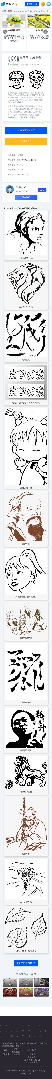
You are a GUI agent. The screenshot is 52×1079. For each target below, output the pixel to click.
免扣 (10, 985)
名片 (25, 985)
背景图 (26, 994)
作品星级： (12, 155)
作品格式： (12, 160)
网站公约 (31, 1057)
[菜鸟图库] (9, 4)
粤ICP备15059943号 (36, 1071)
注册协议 (31, 1054)
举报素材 (33, 117)
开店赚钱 (26, 197)
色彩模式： (12, 165)
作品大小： (12, 170)
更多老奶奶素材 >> (26, 963)
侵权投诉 (23, 117)
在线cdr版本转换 (29, 160)
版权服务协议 (13, 117)
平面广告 (12, 11)
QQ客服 (6, 1054)
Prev (5, 32)
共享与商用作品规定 (31, 1060)
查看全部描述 (18, 102)
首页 (4, 11)
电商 (10, 994)
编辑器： (11, 174)
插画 (41, 994)
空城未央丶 (15, 64)
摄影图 (42, 985)
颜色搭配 (16, 1052)
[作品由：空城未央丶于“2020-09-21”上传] (10, 189)
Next (45, 32)
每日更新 (16, 1054)
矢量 (19, 11)
